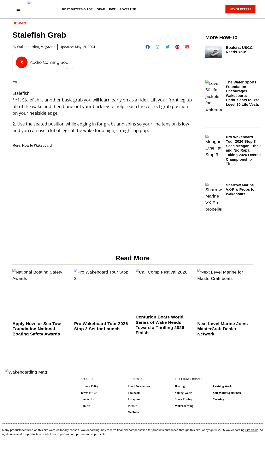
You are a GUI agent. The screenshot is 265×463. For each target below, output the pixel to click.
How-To (19, 23)
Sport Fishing (183, 399)
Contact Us (87, 399)
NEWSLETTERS (240, 9)
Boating (180, 386)
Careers (85, 406)
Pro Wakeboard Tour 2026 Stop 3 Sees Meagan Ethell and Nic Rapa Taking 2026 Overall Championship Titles (243, 150)
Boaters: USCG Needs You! (239, 50)
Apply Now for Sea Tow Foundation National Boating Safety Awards (36, 328)
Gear (101, 9)
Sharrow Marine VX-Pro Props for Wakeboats (241, 189)
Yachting (218, 399)
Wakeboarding (184, 406)
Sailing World (183, 392)
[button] (147, 47)
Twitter (132, 406)
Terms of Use (89, 392)
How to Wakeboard (37, 145)
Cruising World (222, 386)
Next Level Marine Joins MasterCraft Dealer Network (222, 328)
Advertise (128, 9)
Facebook (134, 392)
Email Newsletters (139, 386)
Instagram (134, 399)
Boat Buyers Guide (77, 9)
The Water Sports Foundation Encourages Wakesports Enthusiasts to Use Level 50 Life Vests (242, 93)
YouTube (133, 412)
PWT (112, 9)
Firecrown (251, 430)
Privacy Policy (90, 386)
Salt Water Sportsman (227, 392)
